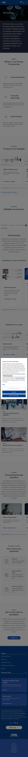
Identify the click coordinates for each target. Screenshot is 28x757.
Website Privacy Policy (8, 375)
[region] (14, 378)
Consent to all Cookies (14, 395)
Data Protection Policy (20, 378)
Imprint (3, 384)
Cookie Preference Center (14, 388)
